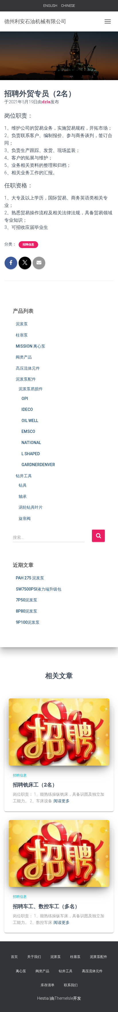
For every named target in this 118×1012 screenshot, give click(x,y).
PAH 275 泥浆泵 (30, 578)
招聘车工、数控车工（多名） (46, 906)
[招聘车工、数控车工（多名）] (59, 853)
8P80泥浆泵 (26, 611)
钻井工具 (24, 476)
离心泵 (21, 971)
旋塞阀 (25, 518)
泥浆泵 (22, 324)
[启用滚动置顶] (106, 1000)
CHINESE (68, 6)
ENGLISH (50, 6)
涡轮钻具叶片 (31, 507)
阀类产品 (24, 357)
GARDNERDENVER (38, 464)
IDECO (27, 409)
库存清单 (47, 985)
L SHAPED (30, 453)
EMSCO (28, 431)
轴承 (23, 496)
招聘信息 (28, 244)
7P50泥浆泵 (26, 600)
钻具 (23, 485)
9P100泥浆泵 (28, 622)
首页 (14, 957)
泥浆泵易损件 (31, 389)
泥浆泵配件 (26, 379)
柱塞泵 (22, 335)
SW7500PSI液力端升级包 (38, 589)
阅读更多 (62, 801)
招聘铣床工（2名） (35, 784)
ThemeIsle (63, 998)
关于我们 (34, 957)
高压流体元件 (28, 368)
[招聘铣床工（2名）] (59, 731)
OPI (24, 398)
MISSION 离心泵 (30, 346)
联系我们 (71, 985)
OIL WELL (29, 420)
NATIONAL (31, 442)
